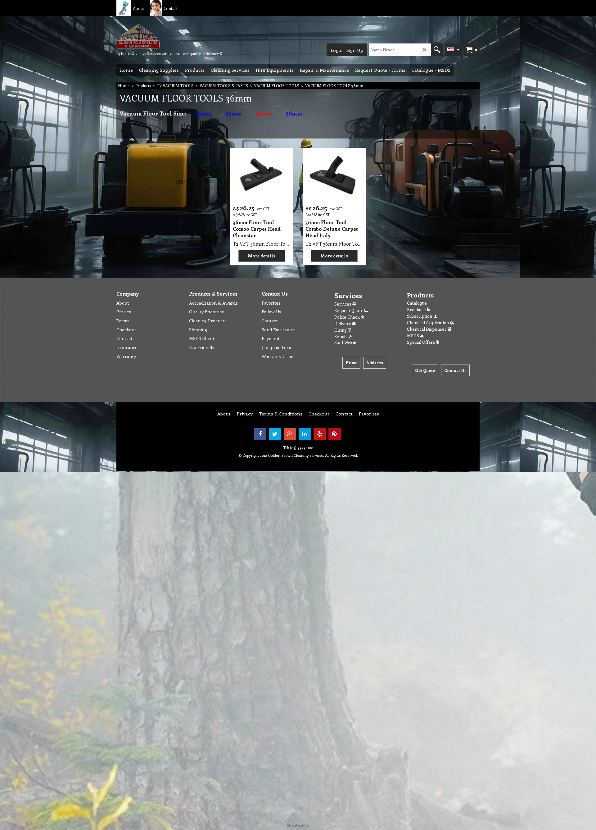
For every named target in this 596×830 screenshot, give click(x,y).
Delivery (343, 323)
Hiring (341, 330)
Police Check (347, 317)
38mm (294, 113)
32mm (204, 113)
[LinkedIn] (305, 434)
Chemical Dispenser (427, 329)
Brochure (417, 309)
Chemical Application (428, 322)
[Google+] (290, 434)
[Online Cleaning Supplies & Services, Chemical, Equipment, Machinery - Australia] (163, 36)
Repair (341, 336)
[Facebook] (260, 434)
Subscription (420, 316)
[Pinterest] (334, 434)
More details (261, 256)
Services (343, 304)
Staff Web (343, 342)
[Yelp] (320, 434)
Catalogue (417, 303)
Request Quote (349, 310)
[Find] (437, 49)
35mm (234, 113)
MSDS (413, 335)
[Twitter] (275, 434)
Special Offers (421, 342)
